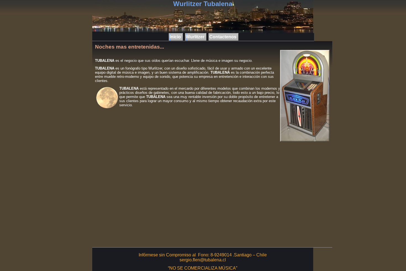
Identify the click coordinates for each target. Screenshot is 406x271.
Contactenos (222, 36)
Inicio (175, 36)
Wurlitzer (195, 36)
